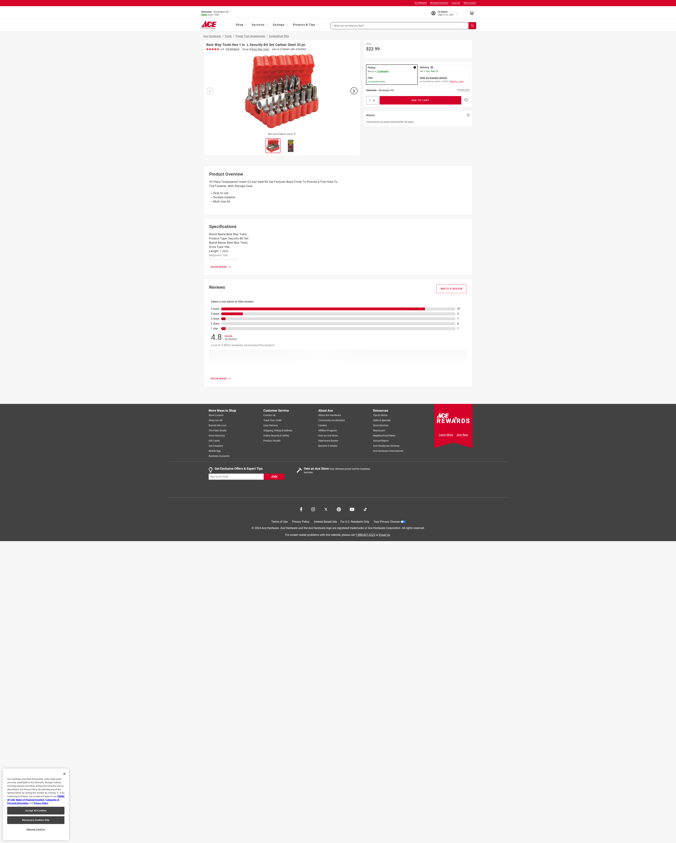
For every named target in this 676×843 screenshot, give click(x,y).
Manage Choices (36, 829)
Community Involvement (331, 420)
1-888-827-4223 (365, 534)
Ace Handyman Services (386, 445)
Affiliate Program (327, 430)
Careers (322, 425)
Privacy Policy (300, 521)
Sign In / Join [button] (457, 81)
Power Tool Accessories (251, 36)
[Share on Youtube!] (352, 509)
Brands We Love (217, 425)
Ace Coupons (216, 445)
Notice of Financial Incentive (30, 799)
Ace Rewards (421, 3)
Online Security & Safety (276, 435)
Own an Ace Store (328, 435)
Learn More (446, 434)
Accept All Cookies (35, 810)
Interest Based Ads (325, 521)
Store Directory (217, 435)
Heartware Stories (328, 440)
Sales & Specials (381, 420)
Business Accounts (439, 3)
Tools (228, 36)
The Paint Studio (218, 430)
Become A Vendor (328, 445)
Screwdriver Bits (279, 36)
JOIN (274, 476)
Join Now (462, 434)
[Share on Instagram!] (313, 509)
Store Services (380, 425)
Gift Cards (214, 440)
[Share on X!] (326, 509)
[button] (403, 25)
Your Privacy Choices (387, 521)
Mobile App (215, 450)
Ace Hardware (212, 36)
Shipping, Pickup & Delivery (277, 430)
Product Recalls (271, 440)
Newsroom (379, 430)
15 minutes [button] (382, 71)
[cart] (472, 13)
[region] (36, 804)
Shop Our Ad (215, 420)
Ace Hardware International (388, 450)
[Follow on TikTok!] (365, 509)
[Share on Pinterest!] (339, 509)
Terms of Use (279, 521)
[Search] (472, 25)
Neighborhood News (384, 435)
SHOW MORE (219, 266)
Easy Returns (270, 425)
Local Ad (456, 3)
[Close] (64, 774)
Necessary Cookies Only (35, 820)
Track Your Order (272, 420)
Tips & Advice (380, 415)
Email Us (384, 534)
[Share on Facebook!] (301, 509)
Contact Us (269, 415)
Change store (463, 89)
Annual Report (381, 440)
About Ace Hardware (329, 415)
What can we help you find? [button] (349, 25)
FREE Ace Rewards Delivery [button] (433, 78)
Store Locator (470, 3)
